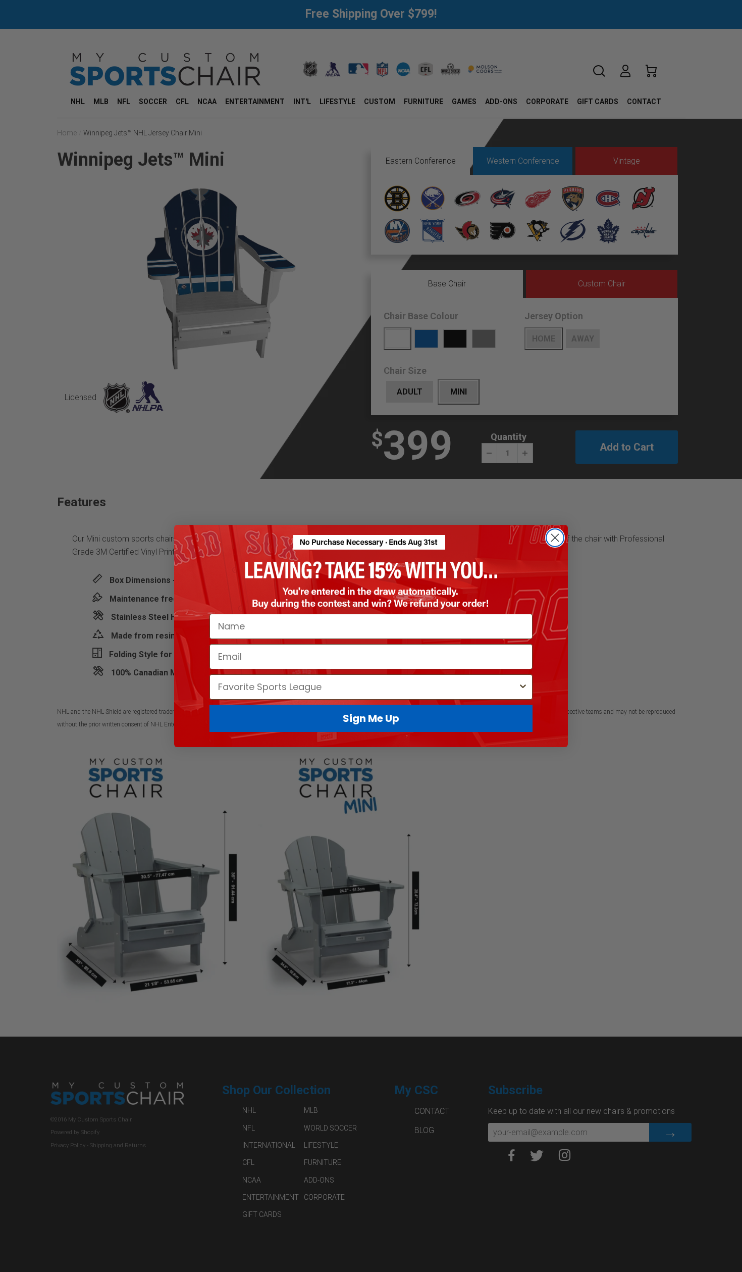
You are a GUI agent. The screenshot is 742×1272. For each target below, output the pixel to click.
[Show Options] (523, 687)
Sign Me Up (371, 718)
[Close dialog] (555, 538)
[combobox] (368, 687)
